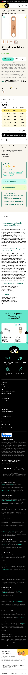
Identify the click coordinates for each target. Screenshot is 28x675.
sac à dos (15, 500)
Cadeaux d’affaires (5, 407)
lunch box (3, 510)
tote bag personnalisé (7, 500)
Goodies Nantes (5, 403)
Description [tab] (5, 216)
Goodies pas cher (5, 405)
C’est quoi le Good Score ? (9, 169)
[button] (2, 5)
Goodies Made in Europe (7, 411)
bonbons (8, 594)
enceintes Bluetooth (21, 543)
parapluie (5, 613)
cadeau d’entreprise (10, 637)
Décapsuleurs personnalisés (14, 11)
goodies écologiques (6, 490)
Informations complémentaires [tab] (10, 219)
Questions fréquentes (6, 387)
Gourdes (3, 484)
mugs (11, 484)
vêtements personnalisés (8, 531)
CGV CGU (14, 474)
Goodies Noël (4, 409)
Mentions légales (22, 474)
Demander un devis (6, 393)
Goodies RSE (4, 401)
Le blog (3, 384)
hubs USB (5, 544)
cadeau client (17, 559)
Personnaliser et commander (15, 135)
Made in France (20, 617)
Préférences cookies (21, 475)
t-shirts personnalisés (17, 601)
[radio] (3, 91)
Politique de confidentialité (8, 475)
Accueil (3, 10)
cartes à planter (14, 578)
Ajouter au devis (15, 145)
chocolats (3, 594)
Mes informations (6, 417)
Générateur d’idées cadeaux (8, 391)
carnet (4, 521)
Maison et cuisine (12, 10)
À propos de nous (5, 389)
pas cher (23, 623)
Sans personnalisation (19, 59)
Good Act (4, 382)
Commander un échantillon (15, 140)
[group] (7, 333)
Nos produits (5, 398)
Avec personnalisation (7, 59)
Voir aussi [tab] (22, 219)
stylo (2, 556)
